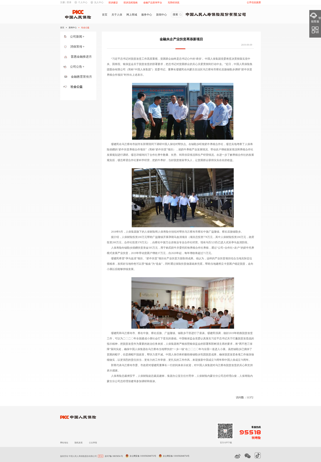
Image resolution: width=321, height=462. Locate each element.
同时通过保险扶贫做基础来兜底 (183, 263)
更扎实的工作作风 (179, 359)
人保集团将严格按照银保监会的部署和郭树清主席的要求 (199, 343)
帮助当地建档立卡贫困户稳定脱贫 (225, 263)
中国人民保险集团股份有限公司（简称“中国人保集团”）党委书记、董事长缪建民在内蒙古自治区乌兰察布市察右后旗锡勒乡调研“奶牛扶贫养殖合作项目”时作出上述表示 (179, 69)
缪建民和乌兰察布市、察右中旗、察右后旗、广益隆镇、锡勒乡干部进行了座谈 (158, 333)
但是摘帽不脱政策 (133, 354)
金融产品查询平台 (152, 2)
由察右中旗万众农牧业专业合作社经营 (175, 242)
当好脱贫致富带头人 (180, 160)
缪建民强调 (214, 333)
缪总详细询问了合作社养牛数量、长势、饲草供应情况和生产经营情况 (172, 154)
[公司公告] (83, 66)
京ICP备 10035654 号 (114, 456)
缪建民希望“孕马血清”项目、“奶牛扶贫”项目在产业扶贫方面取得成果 (152, 258)
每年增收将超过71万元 (197, 253)
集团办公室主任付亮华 (180, 375)
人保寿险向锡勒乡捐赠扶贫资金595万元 (134, 247)
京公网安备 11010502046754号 (176, 456)
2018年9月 (117, 231)
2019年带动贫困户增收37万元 (148, 253)
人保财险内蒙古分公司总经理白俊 (217, 375)
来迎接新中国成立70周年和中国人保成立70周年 (220, 359)
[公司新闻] (83, 36)
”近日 (228, 64)
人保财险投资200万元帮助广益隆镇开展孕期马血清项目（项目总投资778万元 (167, 237)
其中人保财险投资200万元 (230, 237)
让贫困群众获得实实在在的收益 (214, 160)
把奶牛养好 (159, 160)
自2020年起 (175, 253)
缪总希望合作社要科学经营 (134, 160)
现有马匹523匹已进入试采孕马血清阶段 (223, 242)
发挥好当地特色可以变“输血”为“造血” (140, 263)
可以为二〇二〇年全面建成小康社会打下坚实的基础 (145, 338)
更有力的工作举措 (155, 359)
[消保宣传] (84, 46)
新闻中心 (73, 27)
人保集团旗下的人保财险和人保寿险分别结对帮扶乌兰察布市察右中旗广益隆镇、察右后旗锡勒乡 (183, 231)
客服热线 (256, 427)
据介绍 (115, 237)
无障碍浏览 (173, 2)
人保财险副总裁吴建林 (151, 375)
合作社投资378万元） (137, 242)
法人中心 (98, 2)
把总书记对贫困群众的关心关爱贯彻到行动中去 (194, 64)
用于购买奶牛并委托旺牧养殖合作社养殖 (184, 247)
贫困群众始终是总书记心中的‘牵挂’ (181, 58)
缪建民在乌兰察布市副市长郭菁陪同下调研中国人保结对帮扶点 (148, 144)
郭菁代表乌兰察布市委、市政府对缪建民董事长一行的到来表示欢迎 (151, 365)
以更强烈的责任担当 (130, 359)
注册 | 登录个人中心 (73, 2)
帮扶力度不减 (155, 354)
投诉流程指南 (131, 2)
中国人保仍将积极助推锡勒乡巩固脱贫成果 (191, 354)
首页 (62, 27)
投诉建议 (113, 2)
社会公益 (85, 27)
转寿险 (256, 437)
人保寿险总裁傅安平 (123, 375)
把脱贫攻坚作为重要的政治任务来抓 (141, 343)
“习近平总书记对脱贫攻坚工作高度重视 (134, 58)
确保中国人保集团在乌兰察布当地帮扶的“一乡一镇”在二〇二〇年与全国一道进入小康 (174, 349)
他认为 (200, 258)
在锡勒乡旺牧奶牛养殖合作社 (206, 144)
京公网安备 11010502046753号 (143, 456)
